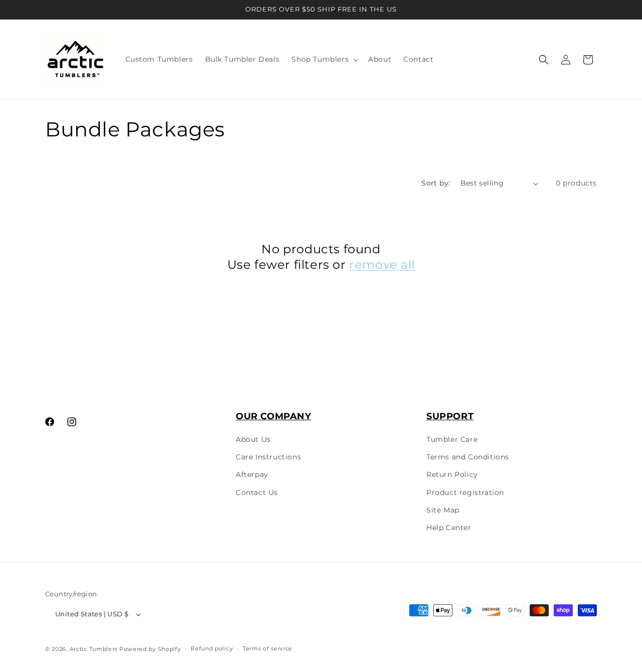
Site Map (442, 510)
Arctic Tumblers (94, 648)
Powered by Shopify (150, 648)
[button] (323, 59)
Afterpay (252, 474)
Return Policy (452, 474)
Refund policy (212, 648)
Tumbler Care (451, 439)
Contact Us (257, 492)
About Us (253, 439)
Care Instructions (268, 456)
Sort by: (435, 183)
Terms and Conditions (467, 456)
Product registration (465, 492)
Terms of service (267, 648)
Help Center (448, 527)
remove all (382, 264)
